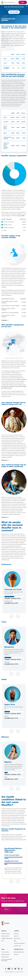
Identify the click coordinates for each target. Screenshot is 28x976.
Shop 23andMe (14, 12)
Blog (15, 940)
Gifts (2, 940)
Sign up (6, 909)
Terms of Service (5, 952)
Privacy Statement (5, 954)
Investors (16, 933)
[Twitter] (15, 969)
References (4, 460)
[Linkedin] (18, 969)
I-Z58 (18, 379)
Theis (17, 386)
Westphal (12, 386)
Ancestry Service (5, 936)
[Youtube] (9, 969)
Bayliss (24, 386)
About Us (16, 936)
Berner (8, 386)
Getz (5, 386)
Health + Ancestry (5, 933)
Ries (2, 388)
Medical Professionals (19, 952)
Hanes (20, 386)
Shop (22, 2)
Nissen (10, 388)
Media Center (17, 938)
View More (4, 320)
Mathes (6, 388)
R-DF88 (24, 379)
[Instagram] (12, 969)
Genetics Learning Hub (19, 943)
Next (18, 616)
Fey (2, 386)
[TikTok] (21, 969)
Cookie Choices (5, 956)
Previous (11, 616)
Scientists (16, 954)
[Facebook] (5, 969)
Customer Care (17, 945)
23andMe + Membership (6, 938)
